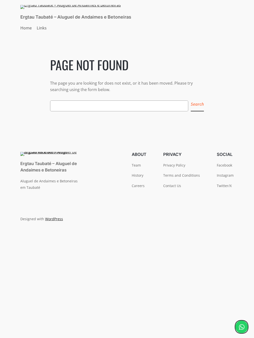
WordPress (54, 219)
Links (42, 28)
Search (197, 104)
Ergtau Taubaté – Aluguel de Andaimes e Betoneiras (75, 17)
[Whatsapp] (241, 327)
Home (26, 28)
